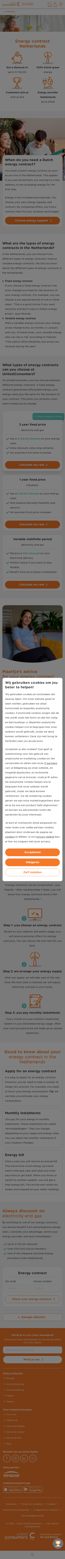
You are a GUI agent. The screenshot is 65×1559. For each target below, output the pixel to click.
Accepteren (32, 852)
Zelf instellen (32, 872)
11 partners (50, 763)
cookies (10, 836)
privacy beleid (45, 836)
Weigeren (32, 862)
